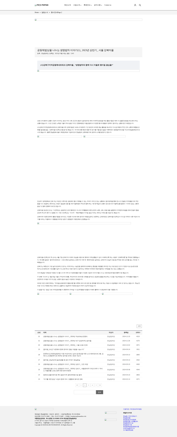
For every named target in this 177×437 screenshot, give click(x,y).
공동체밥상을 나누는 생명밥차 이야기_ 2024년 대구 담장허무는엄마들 (67, 341)
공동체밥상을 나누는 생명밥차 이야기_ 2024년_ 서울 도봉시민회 (65, 345)
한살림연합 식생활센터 (130, 421)
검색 (99, 392)
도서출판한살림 (128, 430)
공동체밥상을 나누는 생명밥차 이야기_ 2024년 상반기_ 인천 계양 (65, 364)
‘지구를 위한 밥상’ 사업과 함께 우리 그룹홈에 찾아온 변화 (63, 379)
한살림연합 (126, 418)
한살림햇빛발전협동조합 (131, 426)
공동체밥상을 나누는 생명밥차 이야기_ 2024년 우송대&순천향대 (65, 336)
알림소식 (45, 12)
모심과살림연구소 (129, 428)
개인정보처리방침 (136, 409)
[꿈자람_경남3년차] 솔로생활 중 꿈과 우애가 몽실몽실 (61, 360)
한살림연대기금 (128, 423)
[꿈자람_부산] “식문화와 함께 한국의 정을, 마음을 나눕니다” (63, 349)
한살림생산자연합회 (129, 419)
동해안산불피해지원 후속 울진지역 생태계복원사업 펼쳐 (62, 375)
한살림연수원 (127, 425)
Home (37, 12)
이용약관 (126, 409)
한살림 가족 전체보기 (130, 416)
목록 (139, 326)
